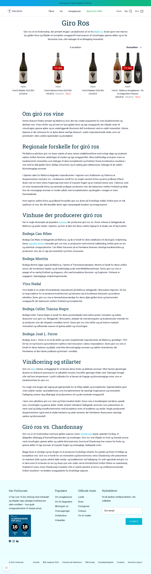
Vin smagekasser (63, 497)
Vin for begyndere (63, 501)
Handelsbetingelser (105, 562)
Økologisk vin (61, 506)
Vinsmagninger (62, 511)
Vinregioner (84, 506)
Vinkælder (60, 520)
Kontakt (36, 562)
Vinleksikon (61, 515)
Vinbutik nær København (72, 562)
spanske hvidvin (36, 243)
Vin (61, 11)
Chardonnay (86, 434)
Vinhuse (82, 511)
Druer (80, 501)
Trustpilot (120, 562)
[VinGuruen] (14, 11)
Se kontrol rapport (135, 562)
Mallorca (98, 31)
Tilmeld (133, 521)
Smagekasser (74, 11)
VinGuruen (19, 562)
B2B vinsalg (90, 562)
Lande (81, 497)
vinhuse (62, 222)
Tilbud (51, 11)
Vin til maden (84, 515)
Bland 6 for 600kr (94, 11)
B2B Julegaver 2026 (51, 562)
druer (33, 369)
